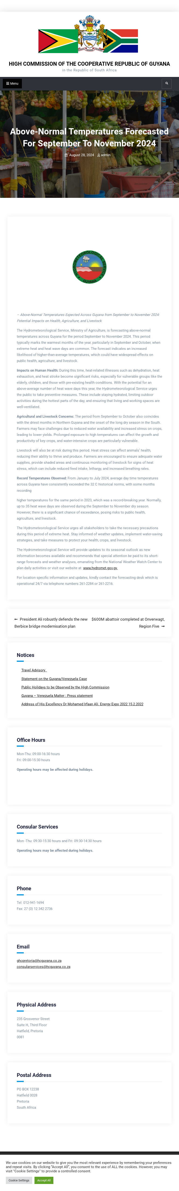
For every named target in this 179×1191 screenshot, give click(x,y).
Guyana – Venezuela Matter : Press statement (57, 696)
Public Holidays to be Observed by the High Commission (65, 687)
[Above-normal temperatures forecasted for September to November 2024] (89, 267)
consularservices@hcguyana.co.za (43, 967)
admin (105, 155)
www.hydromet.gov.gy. (100, 568)
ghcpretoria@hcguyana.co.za (39, 961)
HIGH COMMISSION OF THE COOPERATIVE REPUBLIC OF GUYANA (89, 64)
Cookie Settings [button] (19, 1180)
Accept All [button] (44, 1180)
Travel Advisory (33, 670)
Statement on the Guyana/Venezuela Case (54, 679)
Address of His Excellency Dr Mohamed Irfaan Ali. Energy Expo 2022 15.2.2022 (82, 704)
